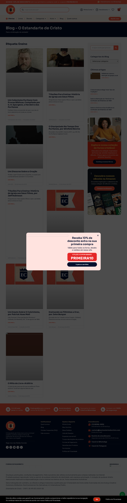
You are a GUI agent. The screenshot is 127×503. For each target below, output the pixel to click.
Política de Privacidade (113, 499)
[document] (63, 251)
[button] (98, 235)
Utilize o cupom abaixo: (82, 254)
